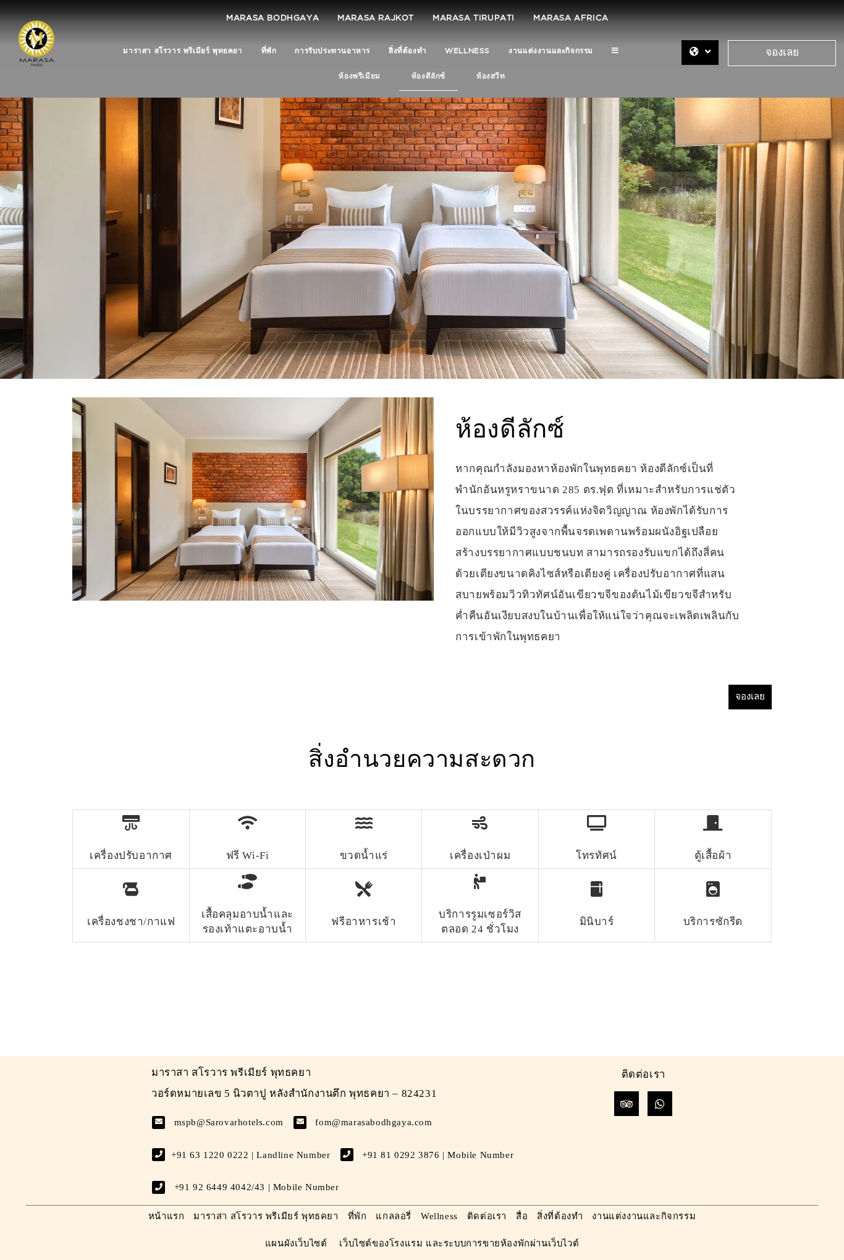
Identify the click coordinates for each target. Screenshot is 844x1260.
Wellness (467, 51)
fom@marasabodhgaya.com (373, 1122)
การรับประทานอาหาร (332, 51)
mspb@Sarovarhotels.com (229, 1122)
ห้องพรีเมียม (359, 76)
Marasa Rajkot (375, 18)
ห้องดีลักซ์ (428, 76)
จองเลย (782, 52)
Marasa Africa (571, 18)
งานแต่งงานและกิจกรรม (551, 51)
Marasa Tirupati (474, 18)
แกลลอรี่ (393, 1216)
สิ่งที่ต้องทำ (407, 51)
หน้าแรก (166, 1216)
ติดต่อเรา (487, 1216)
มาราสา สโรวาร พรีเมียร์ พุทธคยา (182, 51)
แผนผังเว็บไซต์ (296, 1243)
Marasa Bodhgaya (272, 18)
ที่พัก (269, 51)
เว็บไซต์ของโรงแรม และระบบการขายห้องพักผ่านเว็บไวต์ (459, 1243)
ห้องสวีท (490, 76)
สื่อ (522, 1216)
